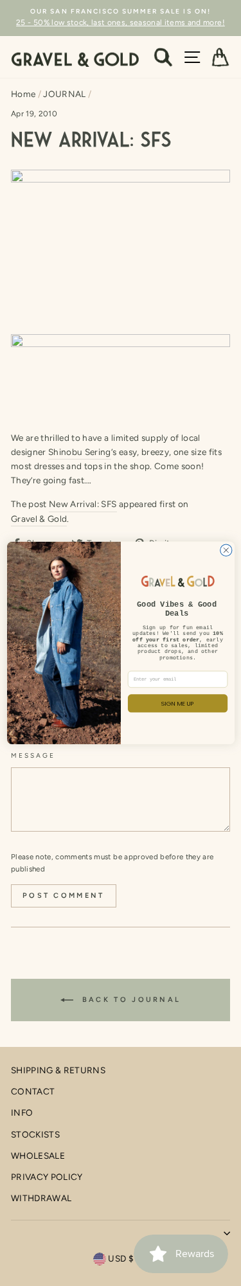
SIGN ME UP (177, 703)
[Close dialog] (225, 550)
